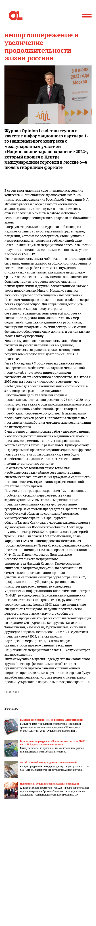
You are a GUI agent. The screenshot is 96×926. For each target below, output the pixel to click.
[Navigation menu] (87, 16)
